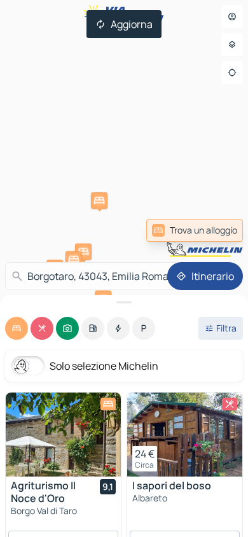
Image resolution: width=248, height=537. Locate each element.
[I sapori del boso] (184, 435)
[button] (99, 200)
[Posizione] (232, 72)
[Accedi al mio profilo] (232, 16)
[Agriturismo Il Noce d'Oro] (63, 435)
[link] (194, 230)
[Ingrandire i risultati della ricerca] (124, 302)
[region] (63, 435)
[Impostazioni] (232, 44)
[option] (16, 328)
